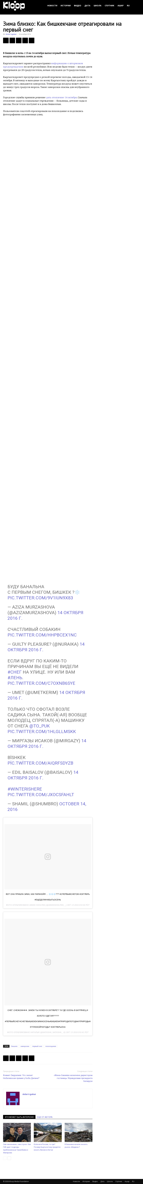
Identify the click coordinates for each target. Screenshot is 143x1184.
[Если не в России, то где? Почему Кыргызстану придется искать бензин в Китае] (48, 1132)
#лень (15, 677)
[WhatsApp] (31, 40)
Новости (52, 5)
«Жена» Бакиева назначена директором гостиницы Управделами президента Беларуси (73, 1078)
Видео (77, 5)
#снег (15, 672)
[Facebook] (6, 40)
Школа (97, 5)
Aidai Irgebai (11, 34)
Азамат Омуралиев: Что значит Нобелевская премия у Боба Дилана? (21, 1076)
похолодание (50, 1046)
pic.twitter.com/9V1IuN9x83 (40, 597)
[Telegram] (25, 40)
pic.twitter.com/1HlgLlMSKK (42, 731)
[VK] (19, 40)
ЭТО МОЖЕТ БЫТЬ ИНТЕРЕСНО (19, 1117)
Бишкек (14, 1046)
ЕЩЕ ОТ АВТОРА (45, 1117)
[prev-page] (5, 1158)
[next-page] (9, 1158)
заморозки (25, 1046)
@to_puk (39, 726)
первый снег (37, 1046)
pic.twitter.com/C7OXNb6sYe (41, 683)
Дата (87, 5)
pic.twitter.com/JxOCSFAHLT (41, 794)
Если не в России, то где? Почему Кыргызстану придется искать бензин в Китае (47, 1147)
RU (128, 5)
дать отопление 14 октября (61, 97)
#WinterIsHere (25, 789)
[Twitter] (12, 40)
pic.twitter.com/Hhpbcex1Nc (42, 635)
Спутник (109, 5)
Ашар (121, 5)
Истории (66, 5)
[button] (136, 5)
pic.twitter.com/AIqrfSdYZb (40, 763)
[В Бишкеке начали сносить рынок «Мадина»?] (78, 1132)
